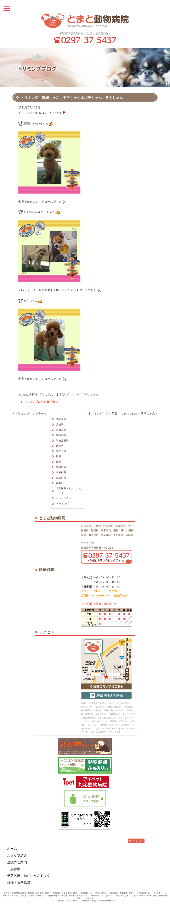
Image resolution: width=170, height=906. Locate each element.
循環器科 (61, 435)
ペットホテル (63, 498)
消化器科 (61, 419)
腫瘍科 (60, 445)
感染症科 (61, 477)
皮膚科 (60, 424)
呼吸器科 (61, 429)
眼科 (58, 456)
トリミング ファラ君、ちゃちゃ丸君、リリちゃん (121, 413)
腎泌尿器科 (62, 440)
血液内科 (61, 472)
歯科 (58, 461)
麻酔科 (60, 483)
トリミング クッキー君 (31, 413)
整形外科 (61, 451)
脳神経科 (61, 467)
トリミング (62, 503)
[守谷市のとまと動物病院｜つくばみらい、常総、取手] (85, 20)
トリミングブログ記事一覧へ (39, 401)
